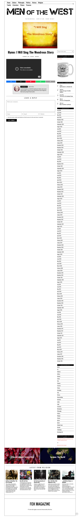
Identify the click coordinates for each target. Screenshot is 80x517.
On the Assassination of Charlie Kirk (39, 481)
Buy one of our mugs (61, 445)
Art (57, 369)
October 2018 (59, 305)
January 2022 (59, 215)
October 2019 (59, 277)
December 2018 (60, 300)
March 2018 (59, 321)
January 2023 (59, 187)
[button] (72, 51)
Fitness (58, 388)
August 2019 (59, 282)
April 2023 (59, 180)
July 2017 (59, 340)
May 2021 (59, 233)
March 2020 (59, 266)
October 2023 (60, 166)
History (58, 395)
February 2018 (60, 324)
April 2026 (59, 117)
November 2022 (60, 191)
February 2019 (60, 296)
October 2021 (59, 222)
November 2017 (60, 331)
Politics (58, 413)
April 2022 (59, 208)
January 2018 (59, 326)
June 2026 (59, 112)
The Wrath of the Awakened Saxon (66, 96)
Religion (32, 56)
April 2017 (59, 347)
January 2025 (59, 143)
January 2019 (59, 298)
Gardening (59, 390)
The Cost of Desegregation (65, 100)
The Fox (50, 509)
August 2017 (59, 338)
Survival (58, 427)
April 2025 (59, 136)
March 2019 (59, 294)
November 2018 (60, 303)
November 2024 (60, 147)
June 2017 (59, 342)
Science (58, 418)
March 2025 (59, 138)
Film (58, 381)
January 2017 (59, 354)
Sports (58, 423)
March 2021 (59, 238)
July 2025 (59, 129)
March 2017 (59, 349)
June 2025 (59, 131)
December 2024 (60, 145)
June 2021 (59, 231)
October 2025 (60, 122)
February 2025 (60, 140)
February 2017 (60, 352)
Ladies (58, 402)
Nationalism (59, 409)
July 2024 (59, 157)
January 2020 (59, 270)
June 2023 (59, 175)
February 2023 (60, 184)
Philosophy (59, 411)
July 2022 (59, 201)
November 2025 (60, 119)
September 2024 (60, 152)
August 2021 (59, 226)
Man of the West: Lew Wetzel (65, 104)
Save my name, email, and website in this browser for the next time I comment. (25, 117)
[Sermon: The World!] (58, 456)
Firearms (59, 385)
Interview (59, 399)
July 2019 (59, 284)
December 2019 (60, 273)
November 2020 (60, 247)
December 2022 (60, 189)
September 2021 (60, 224)
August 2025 (59, 126)
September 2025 (60, 124)
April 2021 (59, 235)
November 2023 (60, 164)
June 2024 (59, 159)
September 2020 (60, 252)
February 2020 (60, 268)
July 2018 (59, 312)
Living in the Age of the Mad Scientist (65, 91)
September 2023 (60, 168)
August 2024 (59, 154)
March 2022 (59, 210)
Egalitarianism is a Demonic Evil (66, 86)
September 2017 (60, 335)
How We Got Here (24, 481)
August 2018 (59, 310)
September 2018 (60, 307)
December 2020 (60, 245)
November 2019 (60, 275)
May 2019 (59, 289)
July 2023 (59, 173)
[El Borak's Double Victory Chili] (22, 456)
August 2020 (59, 254)
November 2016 (60, 358)
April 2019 (59, 291)
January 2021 (59, 242)
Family (58, 378)
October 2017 (59, 333)
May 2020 (59, 261)
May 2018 (59, 317)
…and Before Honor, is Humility (67, 481)
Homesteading (60, 397)
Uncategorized (60, 432)
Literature (59, 406)
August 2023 (59, 170)
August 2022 (59, 198)
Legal (58, 404)
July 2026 (59, 110)
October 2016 (59, 361)
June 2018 (59, 314)
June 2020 (59, 259)
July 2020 (59, 256)
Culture (58, 374)
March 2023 (59, 182)
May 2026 (59, 115)
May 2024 (59, 161)
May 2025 (59, 133)
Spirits (58, 420)
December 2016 (60, 356)
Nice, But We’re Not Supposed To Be (52, 481)
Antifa (58, 367)
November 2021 (60, 219)
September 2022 (60, 196)
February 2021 (60, 240)
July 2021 (59, 229)
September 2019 (60, 280)
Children (58, 371)
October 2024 (60, 150)
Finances (58, 383)
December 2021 (60, 217)
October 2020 (60, 249)
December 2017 (60, 328)
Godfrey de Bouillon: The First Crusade (11, 481)
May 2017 (59, 345)
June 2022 (59, 203)
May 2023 (59, 177)
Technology (59, 429)
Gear (58, 392)
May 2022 (59, 205)
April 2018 (59, 319)
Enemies (58, 376)
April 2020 (59, 263)
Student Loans (60, 425)
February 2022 (60, 212)
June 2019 (59, 287)
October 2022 (60, 194)
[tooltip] (11, 82)
